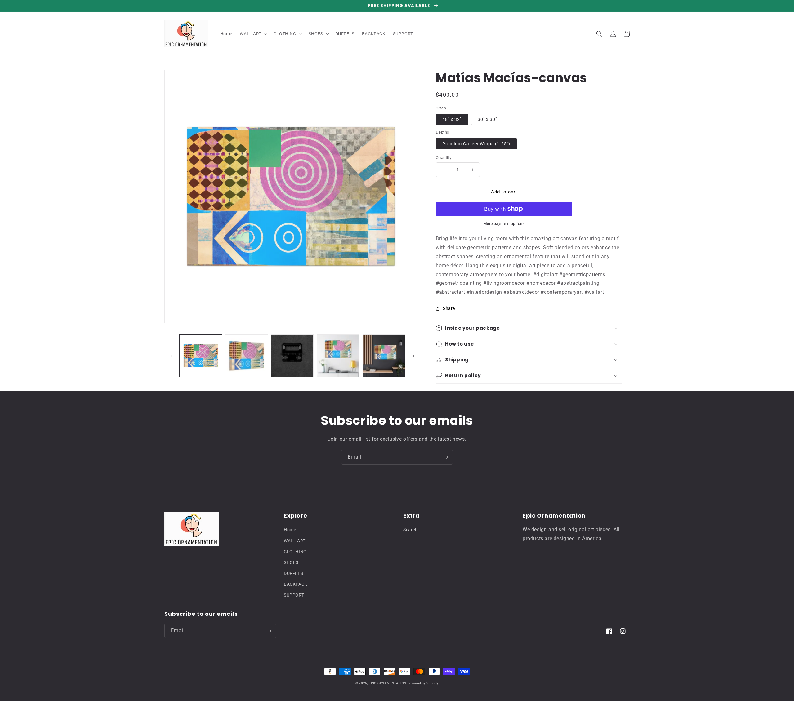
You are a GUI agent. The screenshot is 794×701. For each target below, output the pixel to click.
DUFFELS (293, 573)
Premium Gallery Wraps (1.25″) (476, 143)
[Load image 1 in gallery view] (201, 355)
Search (410, 529)
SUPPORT (294, 595)
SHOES (291, 562)
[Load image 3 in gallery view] (246, 355)
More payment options (504, 224)
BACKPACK (295, 584)
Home (290, 529)
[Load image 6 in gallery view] (384, 355)
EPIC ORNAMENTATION (387, 683)
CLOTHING (295, 551)
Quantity (443, 157)
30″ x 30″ (487, 119)
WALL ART (295, 540)
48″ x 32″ (452, 119)
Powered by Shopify (423, 683)
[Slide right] (413, 356)
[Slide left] (171, 356)
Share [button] (449, 308)
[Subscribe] (446, 457)
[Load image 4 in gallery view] (292, 355)
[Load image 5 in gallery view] (338, 355)
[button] (253, 33)
